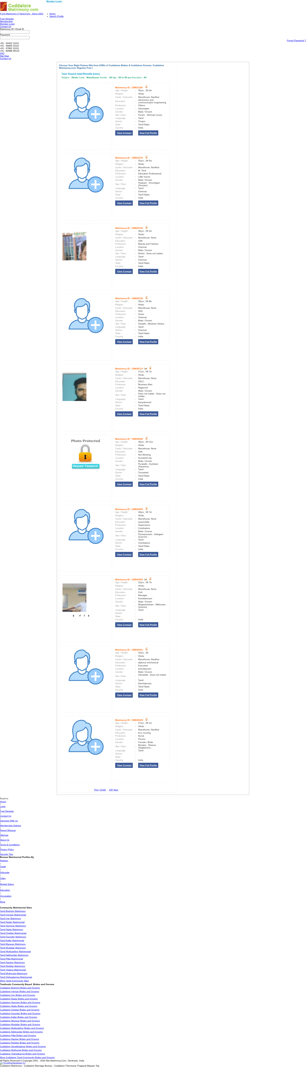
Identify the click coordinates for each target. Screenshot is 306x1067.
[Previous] (73, 617)
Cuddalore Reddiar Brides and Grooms (19, 1043)
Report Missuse (8, 830)
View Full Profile (148, 133)
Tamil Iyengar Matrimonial (13, 915)
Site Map (4, 56)
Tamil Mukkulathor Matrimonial (15, 951)
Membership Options (10, 825)
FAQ (2, 53)
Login (3, 806)
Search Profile (56, 16)
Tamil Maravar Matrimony (13, 944)
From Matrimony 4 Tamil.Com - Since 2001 (21, 13)
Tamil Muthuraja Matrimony (13, 973)
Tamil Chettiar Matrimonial (13, 933)
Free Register (7, 19)
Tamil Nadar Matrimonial (12, 922)
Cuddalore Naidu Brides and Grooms (18, 1006)
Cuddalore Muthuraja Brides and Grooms (21, 1050)
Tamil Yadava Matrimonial (13, 970)
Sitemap (4, 835)
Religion (4, 860)
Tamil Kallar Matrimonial (12, 940)
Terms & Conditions (10, 844)
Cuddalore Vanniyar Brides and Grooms (20, 1002)
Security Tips (6, 854)
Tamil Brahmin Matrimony (13, 911)
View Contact (124, 133)
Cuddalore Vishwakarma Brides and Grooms (22, 1053)
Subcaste (4, 872)
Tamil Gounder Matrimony (13, 937)
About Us (4, 840)
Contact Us (5, 26)
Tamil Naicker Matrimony (12, 962)
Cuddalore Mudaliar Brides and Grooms (20, 1024)
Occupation (5, 896)
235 (111, 790)
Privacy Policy (7, 849)
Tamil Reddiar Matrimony (12, 966)
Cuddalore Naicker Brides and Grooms (19, 1039)
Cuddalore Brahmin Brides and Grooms (20, 988)
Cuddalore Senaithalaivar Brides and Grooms (23, 1046)
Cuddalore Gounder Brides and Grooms (20, 1013)
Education (5, 890)
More (2, 902)
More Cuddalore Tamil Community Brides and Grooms (27, 1057)
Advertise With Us (9, 820)
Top (97, 1065)
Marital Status (7, 884)
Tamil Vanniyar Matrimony (13, 926)
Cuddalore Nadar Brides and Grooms (19, 999)
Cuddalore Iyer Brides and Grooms (17, 995)
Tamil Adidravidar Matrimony (14, 955)
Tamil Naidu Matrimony (11, 929)
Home (52, 13)
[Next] (88, 617)
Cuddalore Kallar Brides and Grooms (18, 1017)
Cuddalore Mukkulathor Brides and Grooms (22, 1028)
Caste (3, 866)
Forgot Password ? (296, 40)
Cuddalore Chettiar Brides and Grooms (19, 1010)
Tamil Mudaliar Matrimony (13, 948)
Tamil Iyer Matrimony (10, 918)
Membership (6, 21)
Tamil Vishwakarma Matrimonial (16, 977)
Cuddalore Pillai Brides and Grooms (18, 1035)
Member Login (54, 1)
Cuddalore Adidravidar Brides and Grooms (21, 1032)
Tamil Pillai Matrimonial (11, 959)
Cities (3, 878)
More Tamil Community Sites (14, 981)
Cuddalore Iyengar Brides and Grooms (19, 991)
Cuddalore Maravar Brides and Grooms (20, 1021)
